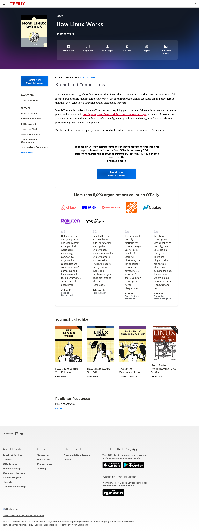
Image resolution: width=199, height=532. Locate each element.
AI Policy (41, 468)
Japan (67, 459)
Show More (27, 152)
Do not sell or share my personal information (23, 515)
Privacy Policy (44, 463)
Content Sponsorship (14, 486)
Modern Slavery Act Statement (73, 525)
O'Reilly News (10, 463)
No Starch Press (166, 52)
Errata (58, 408)
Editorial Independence (46, 525)
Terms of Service (10, 525)
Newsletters (43, 459)
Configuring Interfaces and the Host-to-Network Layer (114, 114)
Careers (7, 459)
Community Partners (14, 473)
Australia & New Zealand (77, 454)
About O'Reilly (12, 449)
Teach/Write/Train (13, 454)
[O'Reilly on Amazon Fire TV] (113, 494)
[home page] (17, 3)
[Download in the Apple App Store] (111, 467)
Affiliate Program (12, 477)
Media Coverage (12, 468)
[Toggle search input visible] (195, 3)
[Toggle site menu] (3, 3)
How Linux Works (88, 77)
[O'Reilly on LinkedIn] (16, 433)
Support (42, 449)
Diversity (7, 482)
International (72, 449)
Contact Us (43, 454)
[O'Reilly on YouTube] (21, 433)
